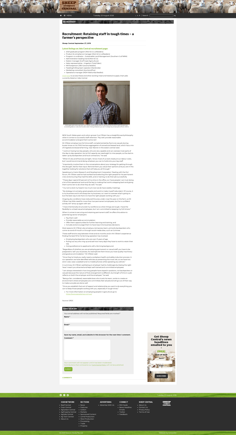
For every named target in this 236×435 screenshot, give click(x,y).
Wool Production (87, 419)
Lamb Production (87, 417)
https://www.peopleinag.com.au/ (79, 294)
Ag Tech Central (67, 417)
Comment (69, 338)
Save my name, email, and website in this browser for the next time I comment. (97, 335)
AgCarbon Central (68, 410)
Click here (66, 76)
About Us (64, 419)
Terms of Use (144, 412)
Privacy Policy (144, 410)
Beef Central (66, 405)
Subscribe (161, 376)
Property (83, 426)
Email (67, 325)
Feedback (123, 414)
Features (84, 407)
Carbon (83, 410)
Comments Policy (99, 365)
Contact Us (143, 407)
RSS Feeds (123, 405)
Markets (83, 412)
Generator (172, 433)
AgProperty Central (68, 412)
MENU (69, 16)
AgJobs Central (67, 414)
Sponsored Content (88, 414)
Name (67, 317)
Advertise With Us (107, 405)
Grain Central (66, 407)
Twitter (122, 412)
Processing (84, 421)
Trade (82, 423)
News (82, 405)
